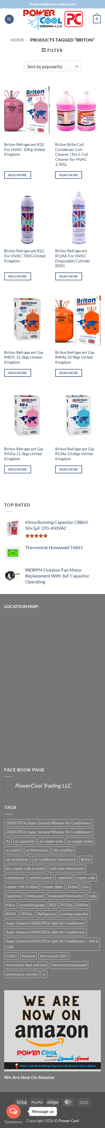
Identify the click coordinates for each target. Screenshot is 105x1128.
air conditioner (17, 859)
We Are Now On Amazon (29, 1077)
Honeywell (34, 896)
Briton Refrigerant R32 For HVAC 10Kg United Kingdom (24, 149)
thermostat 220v (54, 956)
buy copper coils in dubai (25, 868)
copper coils (85, 877)
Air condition (63, 850)
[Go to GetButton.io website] (13, 1122)
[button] (9, 19)
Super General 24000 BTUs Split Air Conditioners (45, 932)
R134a (66, 905)
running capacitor (74, 914)
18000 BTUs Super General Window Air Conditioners (48, 823)
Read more (17, 175)
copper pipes (53, 886)
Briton (86, 859)
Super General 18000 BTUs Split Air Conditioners (45, 923)
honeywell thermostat (66, 896)
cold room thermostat (67, 868)
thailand (28, 956)
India (93, 896)
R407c (11, 914)
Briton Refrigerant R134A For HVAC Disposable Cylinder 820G (72, 258)
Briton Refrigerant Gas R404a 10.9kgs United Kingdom (74, 357)
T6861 (11, 956)
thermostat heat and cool (26, 965)
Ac (8, 841)
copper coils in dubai (22, 886)
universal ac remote (22, 974)
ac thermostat (37, 850)
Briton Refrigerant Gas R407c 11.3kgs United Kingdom (23, 357)
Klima (10, 905)
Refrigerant (47, 914)
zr (44, 974)
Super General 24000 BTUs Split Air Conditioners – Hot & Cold (52, 944)
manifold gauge (32, 905)
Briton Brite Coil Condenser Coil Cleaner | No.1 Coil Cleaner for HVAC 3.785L (71, 154)
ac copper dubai (80, 841)
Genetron (13, 896)
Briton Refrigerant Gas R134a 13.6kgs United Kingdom (74, 454)
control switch (41, 877)
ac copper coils (51, 841)
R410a (27, 914)
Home (17, 39)
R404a (82, 905)
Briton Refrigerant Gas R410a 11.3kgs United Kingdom (23, 454)
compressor (15, 877)
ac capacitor (24, 841)
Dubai (73, 886)
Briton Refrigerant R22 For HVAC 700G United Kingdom (24, 256)
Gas (86, 886)
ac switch (13, 850)
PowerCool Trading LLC (43, 785)
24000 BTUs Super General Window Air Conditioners (48, 832)
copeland (64, 877)
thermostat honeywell (69, 965)
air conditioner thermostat (55, 859)
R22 (53, 905)
